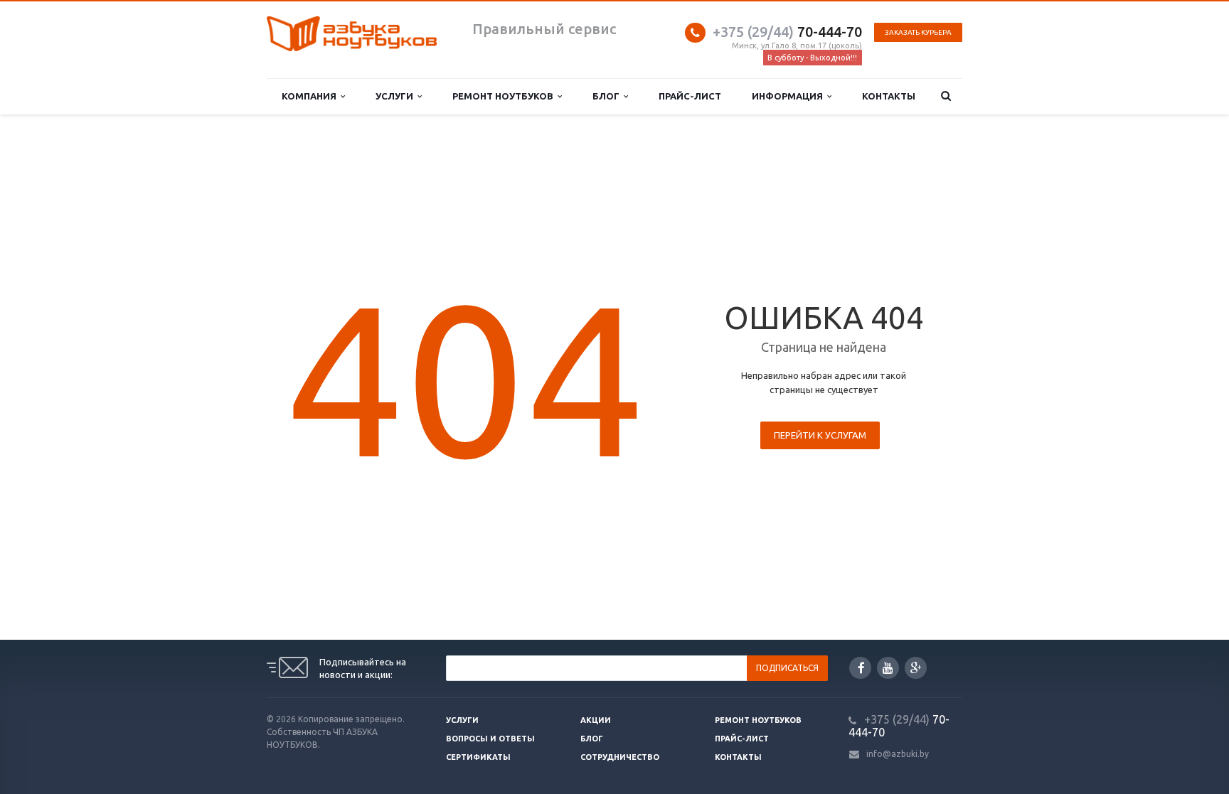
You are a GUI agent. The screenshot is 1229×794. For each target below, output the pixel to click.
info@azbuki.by (897, 753)
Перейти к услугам (820, 435)
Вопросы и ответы (490, 738)
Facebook (860, 668)
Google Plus (916, 668)
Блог (608, 96)
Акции (595, 720)
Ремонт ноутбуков (505, 96)
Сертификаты (478, 757)
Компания (311, 96)
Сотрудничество (619, 757)
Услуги (396, 96)
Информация (789, 96)
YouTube (888, 668)
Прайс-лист (690, 96)
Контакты (888, 96)
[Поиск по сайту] (946, 96)
